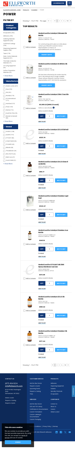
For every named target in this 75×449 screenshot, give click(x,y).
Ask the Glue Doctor (36, 383)
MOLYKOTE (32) (11, 154)
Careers (53, 409)
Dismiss (18, 442)
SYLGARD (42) (10, 144)
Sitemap (55, 426)
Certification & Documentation (39, 409)
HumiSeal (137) (10, 103)
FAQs (31, 394)
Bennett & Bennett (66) (11, 117)
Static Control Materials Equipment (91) (10, 57)
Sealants (53, 388)
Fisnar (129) (9, 107)
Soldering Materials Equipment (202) (9, 39)
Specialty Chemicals (56, 391)
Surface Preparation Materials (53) (9, 71)
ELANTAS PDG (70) (11, 113)
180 (67, 21)
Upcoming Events (35, 388)
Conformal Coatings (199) (9, 44)
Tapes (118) (6, 53)
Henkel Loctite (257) (12, 86)
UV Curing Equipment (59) (9, 66)
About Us (53, 406)
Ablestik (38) (9, 147)
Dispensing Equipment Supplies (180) (9, 49)
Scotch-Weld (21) (11, 160)
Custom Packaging (35, 419)
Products (26, 10)
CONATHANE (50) (11, 141)
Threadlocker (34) (11, 150)
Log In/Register (58, 3)
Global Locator (55, 412)
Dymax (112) (9, 110)
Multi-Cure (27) (10, 157)
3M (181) (8, 92)
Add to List (42, 121)
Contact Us (54, 404)
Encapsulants (54, 394)
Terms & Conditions (35, 426)
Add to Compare (31, 47)
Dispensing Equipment (57, 386)
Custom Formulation (36, 412)
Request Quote (47, 54)
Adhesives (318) (8, 36)
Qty (41, 116)
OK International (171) (11, 99)
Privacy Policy (47, 426)
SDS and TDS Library (36, 406)
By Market (34, 10)
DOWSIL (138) (10, 131)
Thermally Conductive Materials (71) (9, 62)
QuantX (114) (10, 134)
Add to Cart (61, 116)
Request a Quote (35, 386)
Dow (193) (9, 89)
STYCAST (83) (10, 138)
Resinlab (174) (10, 95)
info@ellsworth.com (13, 386)
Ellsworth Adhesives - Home (12, 10)
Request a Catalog (35, 391)
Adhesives (54, 383)
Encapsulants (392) (8, 33)
